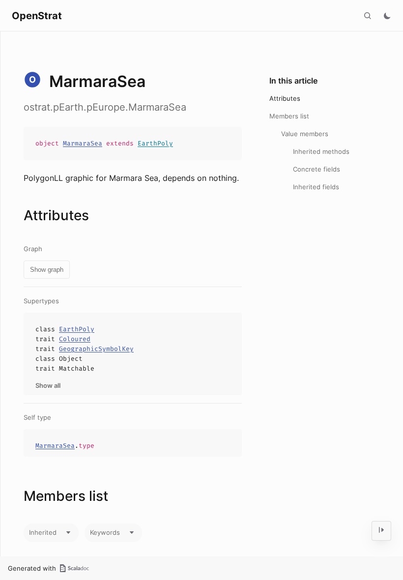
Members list (289, 116)
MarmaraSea (82, 143)
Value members (304, 134)
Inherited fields (316, 187)
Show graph (46, 269)
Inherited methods (321, 151)
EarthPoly (155, 143)
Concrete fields (316, 169)
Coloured (74, 339)
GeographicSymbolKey (96, 349)
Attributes (284, 98)
